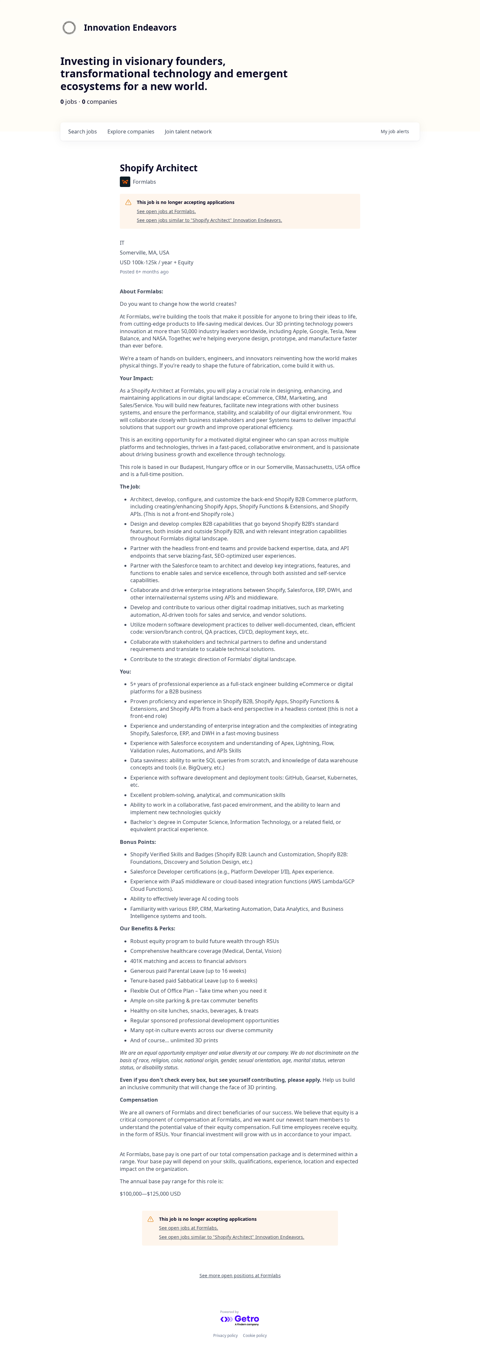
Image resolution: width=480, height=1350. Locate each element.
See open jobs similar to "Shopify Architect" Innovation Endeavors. (209, 220)
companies (130, 131)
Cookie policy (255, 1335)
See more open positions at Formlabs (240, 1275)
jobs (82, 131)
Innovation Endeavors (130, 27)
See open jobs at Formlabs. (166, 211)
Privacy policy (225, 1335)
